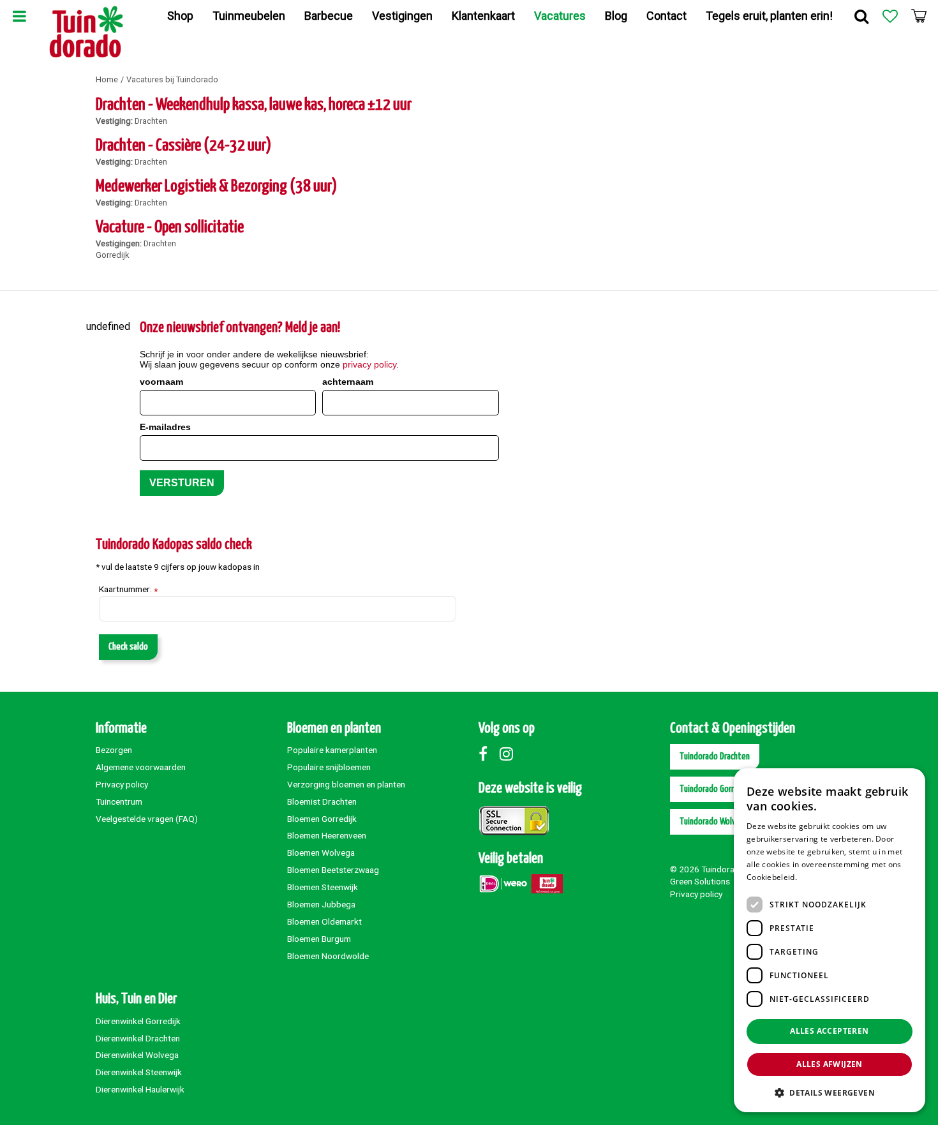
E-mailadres (165, 427)
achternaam (347, 381)
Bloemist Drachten (322, 801)
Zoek (861, 16)
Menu (19, 16)
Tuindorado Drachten (715, 756)
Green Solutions (700, 881)
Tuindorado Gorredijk (715, 789)
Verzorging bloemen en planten (346, 784)
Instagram (509, 753)
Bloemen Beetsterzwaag (333, 870)
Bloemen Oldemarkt (324, 921)
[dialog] (829, 940)
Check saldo (128, 647)
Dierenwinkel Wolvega (137, 1055)
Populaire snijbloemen (329, 767)
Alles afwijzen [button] (829, 1064)
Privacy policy (122, 784)
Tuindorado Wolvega (714, 821)
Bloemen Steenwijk (322, 887)
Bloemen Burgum (319, 939)
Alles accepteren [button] (829, 1030)
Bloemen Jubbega (321, 904)
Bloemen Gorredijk (322, 819)
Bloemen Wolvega (321, 852)
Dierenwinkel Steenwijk (139, 1072)
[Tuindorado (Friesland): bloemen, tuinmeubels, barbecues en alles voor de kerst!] (86, 32)
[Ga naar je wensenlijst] (890, 16)
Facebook (488, 753)
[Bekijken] (918, 16)
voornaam (161, 381)
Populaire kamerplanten (332, 750)
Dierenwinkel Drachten (138, 1038)
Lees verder (821, 877)
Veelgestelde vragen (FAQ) (147, 819)
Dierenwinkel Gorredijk (138, 1021)
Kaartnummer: (128, 589)
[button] (829, 1092)
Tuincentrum (119, 801)
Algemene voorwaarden (141, 767)
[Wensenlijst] (890, 16)
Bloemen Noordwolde (328, 956)
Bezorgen (114, 750)
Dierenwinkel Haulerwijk (140, 1089)
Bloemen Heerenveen (326, 835)
